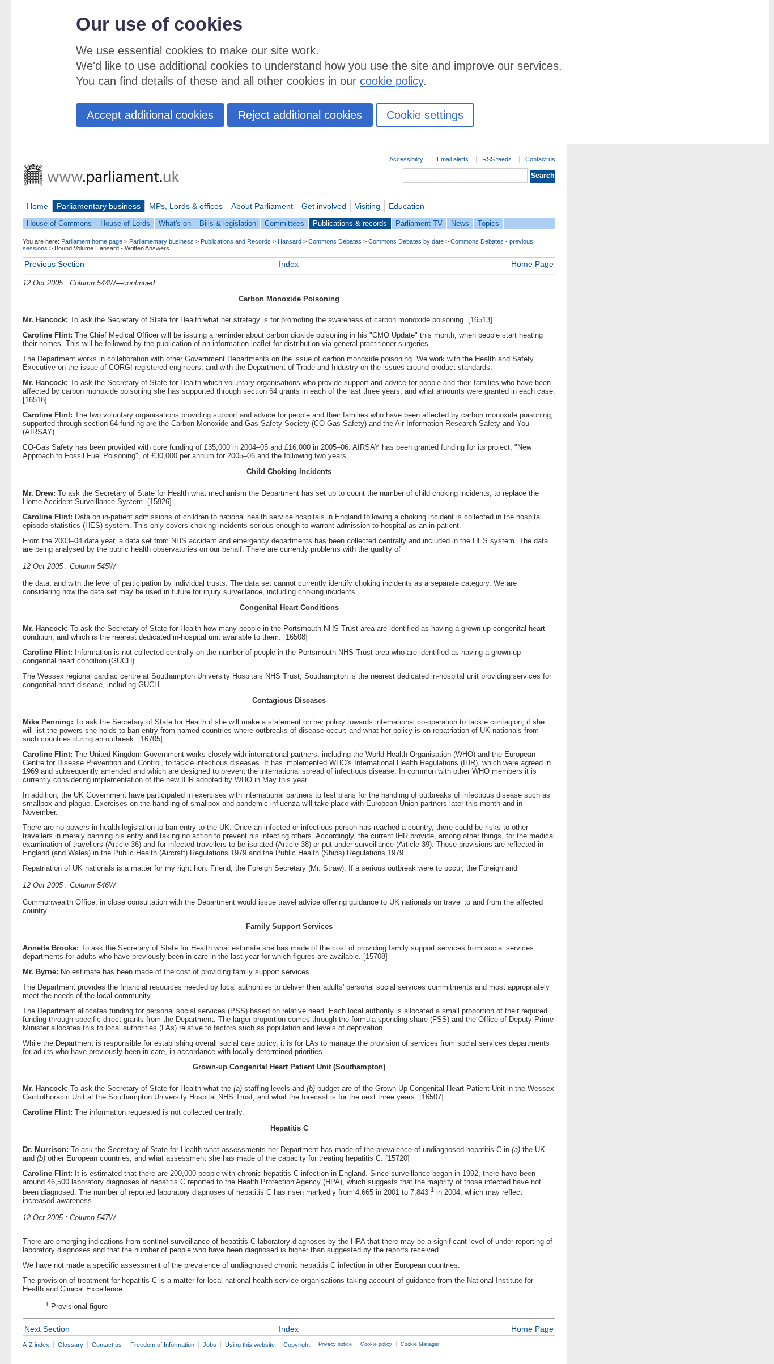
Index (289, 263)
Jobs (209, 1344)
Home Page (532, 263)
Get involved (323, 206)
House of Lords (125, 223)
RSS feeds (497, 159)
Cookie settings (424, 115)
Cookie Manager (420, 1344)
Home (37, 206)
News (460, 223)
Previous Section (54, 263)
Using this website (250, 1344)
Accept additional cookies (150, 115)
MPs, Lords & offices (186, 206)
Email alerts (453, 159)
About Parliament (262, 206)
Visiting (367, 206)
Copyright (296, 1344)
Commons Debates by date (406, 241)
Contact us (540, 159)
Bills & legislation (227, 223)
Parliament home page (91, 241)
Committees (284, 223)
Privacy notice (335, 1344)
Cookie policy (376, 1344)
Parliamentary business (99, 206)
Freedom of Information (162, 1344)
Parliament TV (419, 223)
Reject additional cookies (300, 115)
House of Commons (59, 223)
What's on (175, 223)
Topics (488, 223)
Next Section (47, 1328)
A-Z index (36, 1344)
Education (406, 206)
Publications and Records (236, 241)
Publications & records (350, 223)
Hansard (289, 241)
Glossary (70, 1344)
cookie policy (391, 81)
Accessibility (406, 159)
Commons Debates (335, 241)
